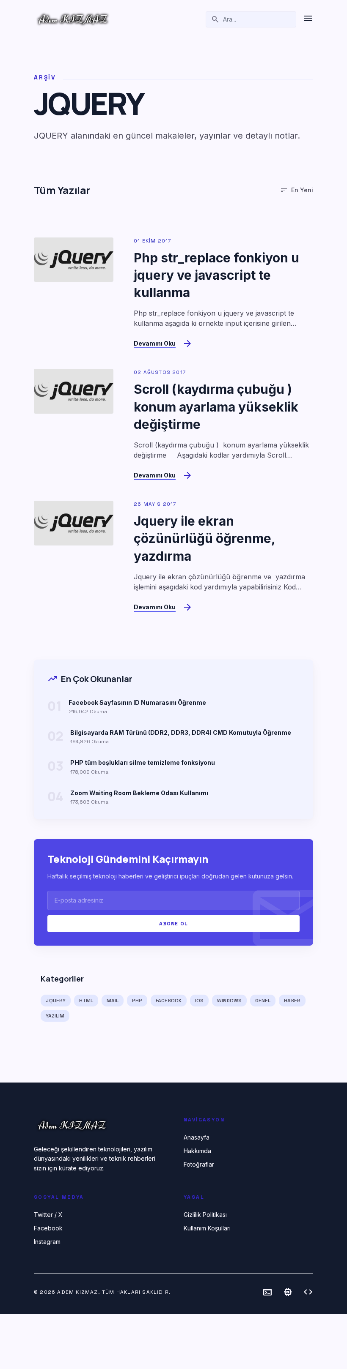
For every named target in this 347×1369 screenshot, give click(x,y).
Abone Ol (173, 923)
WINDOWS (229, 1000)
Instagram (47, 1241)
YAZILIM (55, 1015)
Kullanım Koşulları (207, 1228)
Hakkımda (197, 1150)
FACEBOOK (169, 1000)
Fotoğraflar (199, 1164)
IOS (199, 1000)
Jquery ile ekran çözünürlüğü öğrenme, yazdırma (204, 538)
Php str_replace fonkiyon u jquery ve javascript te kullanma (216, 275)
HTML (86, 1000)
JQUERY (56, 1000)
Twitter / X (48, 1214)
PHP (137, 1000)
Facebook (48, 1228)
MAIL (112, 1000)
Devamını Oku (155, 343)
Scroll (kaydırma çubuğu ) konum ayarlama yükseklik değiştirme (216, 407)
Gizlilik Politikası (205, 1214)
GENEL (262, 1000)
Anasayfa (196, 1137)
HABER (292, 1000)
